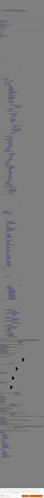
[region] (22, 493)
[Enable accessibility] (2, 495)
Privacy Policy (16, 492)
